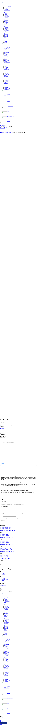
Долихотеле (6, 609)
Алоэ (5, 602)
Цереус (5, 79)
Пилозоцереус (6, 69)
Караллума (6, 51)
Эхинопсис (6, 87)
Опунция (5, 64)
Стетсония (6, 73)
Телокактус (6, 75)
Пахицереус (6, 68)
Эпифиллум (6, 83)
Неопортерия (6, 655)
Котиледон (6, 20)
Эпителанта (6, 82)
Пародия (5, 66)
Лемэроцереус (6, 648)
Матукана (5, 59)
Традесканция (6, 36)
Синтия (5, 71)
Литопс (5, 23)
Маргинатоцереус (7, 58)
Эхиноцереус (6, 89)
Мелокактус (6, 61)
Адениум (5, 8)
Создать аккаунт (3, 720)
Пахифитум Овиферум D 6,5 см (7, 551)
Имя (2, 515)
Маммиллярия (6, 57)
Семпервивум (6, 32)
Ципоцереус (6, 81)
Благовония (6, 95)
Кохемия (5, 55)
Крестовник (6, 22)
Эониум (5, 41)
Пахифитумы (6, 26)
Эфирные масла (6, 96)
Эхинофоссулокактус (7, 88)
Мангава (5, 24)
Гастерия (5, 14)
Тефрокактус (6, 76)
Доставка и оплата (5, 579)
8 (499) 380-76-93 (3, 585)
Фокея (5, 37)
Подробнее (2, 463)
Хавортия (5, 38)
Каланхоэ (5, 18)
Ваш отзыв (3, 513)
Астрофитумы (6, 48)
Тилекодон (6, 34)
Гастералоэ (6, 13)
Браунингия (6, 641)
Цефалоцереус (6, 80)
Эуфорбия (6, 85)
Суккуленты (2, 132)
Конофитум (6, 19)
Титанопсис (6, 35)
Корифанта (6, 54)
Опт (3, 580)
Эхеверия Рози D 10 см (5, 558)
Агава (5, 7)
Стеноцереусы (6, 72)
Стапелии (5, 33)
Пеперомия (6, 27)
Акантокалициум (7, 10)
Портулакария (6, 28)
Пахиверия (6, 25)
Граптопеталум (6, 16)
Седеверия (6, 31)
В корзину (2, 426)
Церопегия (6, 39)
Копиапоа (5, 53)
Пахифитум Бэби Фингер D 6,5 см (7, 530)
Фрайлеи (5, 78)
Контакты (4, 581)
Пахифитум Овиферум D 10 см (6, 537)
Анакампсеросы (7, 12)
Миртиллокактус (7, 62)
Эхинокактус (6, 86)
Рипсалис (5, 29)
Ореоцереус (6, 65)
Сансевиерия (6, 30)
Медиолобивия (6, 60)
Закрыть (1, 717)
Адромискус (6, 9)
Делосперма (6, 17)
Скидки (3, 578)
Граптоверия (6, 15)
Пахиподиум (6, 67)
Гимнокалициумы (7, 50)
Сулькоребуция (6, 74)
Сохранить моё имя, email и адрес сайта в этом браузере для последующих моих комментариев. (17, 518)
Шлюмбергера (6, 40)
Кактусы (3, 574)
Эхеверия (5, 42)
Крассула (5, 21)
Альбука (5, 11)
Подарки (3, 575)
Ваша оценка (3, 506)
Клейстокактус (6, 52)
